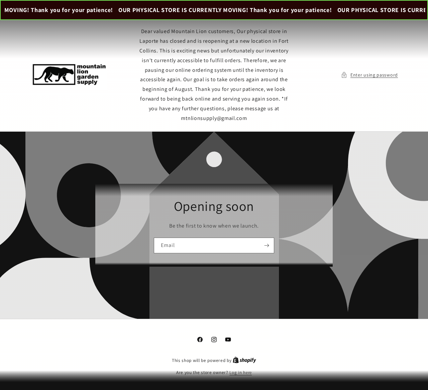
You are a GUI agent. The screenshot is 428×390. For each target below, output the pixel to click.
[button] (369, 75)
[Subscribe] (266, 245)
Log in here (240, 372)
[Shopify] (244, 360)
